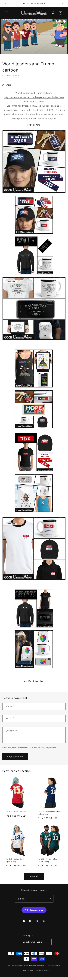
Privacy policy (27, 970)
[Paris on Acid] (34, 388)
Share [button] (8, 84)
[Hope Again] (34, 428)
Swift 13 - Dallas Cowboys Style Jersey (17, 860)
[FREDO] (34, 580)
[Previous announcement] (5, 3)
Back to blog (36, 681)
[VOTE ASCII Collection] (34, 274)
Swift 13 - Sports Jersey (16, 811)
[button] (6, 12)
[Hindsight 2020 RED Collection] (34, 471)
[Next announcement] (62, 3)
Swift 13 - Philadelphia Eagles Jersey (47, 860)
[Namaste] (34, 512)
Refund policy (54, 965)
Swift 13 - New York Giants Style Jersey (48, 812)
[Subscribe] (49, 898)
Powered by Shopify (37, 965)
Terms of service (42, 970)
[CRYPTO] (34, 627)
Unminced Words (22, 965)
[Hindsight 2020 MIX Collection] (34, 234)
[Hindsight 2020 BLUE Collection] (34, 193)
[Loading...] (34, 668)
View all (34, 876)
